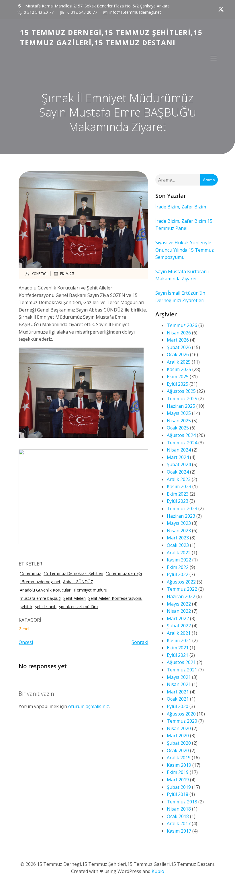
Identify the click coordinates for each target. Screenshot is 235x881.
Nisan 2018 (179, 809)
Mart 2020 (178, 735)
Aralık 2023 (179, 479)
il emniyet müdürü (90, 590)
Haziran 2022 (181, 596)
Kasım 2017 (179, 831)
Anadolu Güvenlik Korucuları (45, 590)
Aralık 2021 (179, 633)
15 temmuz (30, 573)
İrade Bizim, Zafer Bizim (180, 207)
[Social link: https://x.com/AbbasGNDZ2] (219, 9)
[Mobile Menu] (213, 58)
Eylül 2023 (177, 501)
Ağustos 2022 (181, 582)
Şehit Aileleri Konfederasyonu (115, 598)
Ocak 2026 (178, 354)
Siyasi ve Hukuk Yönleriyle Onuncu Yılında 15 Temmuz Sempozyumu (184, 249)
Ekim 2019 (178, 772)
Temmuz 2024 (182, 442)
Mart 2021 (178, 692)
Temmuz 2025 (182, 398)
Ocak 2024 (178, 472)
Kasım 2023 (179, 486)
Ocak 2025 (178, 428)
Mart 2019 (178, 779)
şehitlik (26, 606)
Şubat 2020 (179, 743)
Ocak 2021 (178, 699)
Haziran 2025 (181, 406)
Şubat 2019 (179, 787)
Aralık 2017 (179, 823)
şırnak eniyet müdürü (78, 606)
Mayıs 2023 (179, 523)
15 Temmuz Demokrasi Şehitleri (73, 573)
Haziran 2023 (181, 516)
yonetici (40, 273)
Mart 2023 (178, 538)
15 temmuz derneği (124, 573)
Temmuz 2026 (182, 325)
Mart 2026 (178, 340)
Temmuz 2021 (182, 670)
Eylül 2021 (177, 655)
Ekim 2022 (178, 567)
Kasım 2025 (179, 369)
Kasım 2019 (179, 765)
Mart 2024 (178, 457)
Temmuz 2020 (182, 721)
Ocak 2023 (178, 545)
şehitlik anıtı (45, 606)
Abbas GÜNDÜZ (78, 581)
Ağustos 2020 (181, 714)
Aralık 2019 (179, 757)
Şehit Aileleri (74, 598)
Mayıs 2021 (179, 677)
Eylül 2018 (177, 794)
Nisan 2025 (179, 420)
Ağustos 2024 (181, 435)
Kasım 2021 (179, 640)
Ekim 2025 (178, 376)
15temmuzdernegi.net (40, 581)
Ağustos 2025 (181, 391)
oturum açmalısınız (88, 706)
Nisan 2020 (179, 728)
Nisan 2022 (179, 611)
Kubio (158, 871)
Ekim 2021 (178, 648)
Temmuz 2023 (182, 508)
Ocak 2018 (178, 816)
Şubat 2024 (179, 464)
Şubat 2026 (179, 347)
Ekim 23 (67, 273)
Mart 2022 (178, 618)
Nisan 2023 (179, 530)
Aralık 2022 (179, 552)
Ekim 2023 (178, 494)
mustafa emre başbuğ (40, 598)
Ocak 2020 (178, 750)
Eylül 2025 (177, 384)
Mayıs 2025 (179, 413)
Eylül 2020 (177, 706)
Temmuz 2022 (182, 589)
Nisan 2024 (179, 450)
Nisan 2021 (179, 684)
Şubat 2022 (179, 625)
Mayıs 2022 (179, 604)
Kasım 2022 (179, 560)
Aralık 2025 (179, 362)
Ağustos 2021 (181, 662)
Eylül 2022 (177, 574)
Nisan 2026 (179, 333)
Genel (24, 628)
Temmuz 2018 (182, 802)
